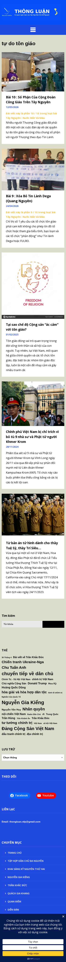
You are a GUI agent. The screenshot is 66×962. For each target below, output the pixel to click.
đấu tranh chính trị (13, 733)
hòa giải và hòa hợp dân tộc (24, 692)
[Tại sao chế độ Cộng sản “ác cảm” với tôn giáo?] (33, 285)
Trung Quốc (52, 714)
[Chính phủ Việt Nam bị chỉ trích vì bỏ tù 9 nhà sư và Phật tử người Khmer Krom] (33, 403)
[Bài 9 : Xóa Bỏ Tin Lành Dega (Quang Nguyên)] (33, 169)
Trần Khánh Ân (23, 718)
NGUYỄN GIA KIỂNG (19, 877)
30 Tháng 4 (7, 657)
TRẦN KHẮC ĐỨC (17, 885)
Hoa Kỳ (52, 683)
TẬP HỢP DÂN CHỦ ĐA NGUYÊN (25, 860)
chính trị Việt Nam (42, 679)
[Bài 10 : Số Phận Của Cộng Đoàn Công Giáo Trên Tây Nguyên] (33, 71)
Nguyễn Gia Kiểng (23, 702)
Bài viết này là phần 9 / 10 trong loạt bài (31, 212)
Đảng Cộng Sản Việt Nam (28, 728)
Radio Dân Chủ (34, 714)
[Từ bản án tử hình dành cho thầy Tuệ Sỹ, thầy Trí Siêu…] (33, 514)
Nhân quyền (34, 709)
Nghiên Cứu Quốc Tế (11, 697)
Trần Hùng (8, 718)
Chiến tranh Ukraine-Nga (23, 662)
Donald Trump (37, 683)
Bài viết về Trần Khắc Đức (28, 657)
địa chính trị (35, 734)
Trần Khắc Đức (40, 718)
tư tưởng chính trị (17, 723)
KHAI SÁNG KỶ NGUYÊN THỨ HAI (26, 869)
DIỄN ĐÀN (13, 909)
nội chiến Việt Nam (14, 714)
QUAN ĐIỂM (14, 901)
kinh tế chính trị (55, 693)
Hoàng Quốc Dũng (14, 687)
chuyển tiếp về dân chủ (27, 673)
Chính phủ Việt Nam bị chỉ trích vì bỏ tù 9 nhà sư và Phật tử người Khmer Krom (32, 437)
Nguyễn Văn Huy (11, 709)
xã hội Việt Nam (50, 723)
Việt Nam (38, 723)
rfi (43, 714)
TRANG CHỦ (14, 852)
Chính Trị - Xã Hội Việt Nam (16, 679)
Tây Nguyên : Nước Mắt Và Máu (25, 118)
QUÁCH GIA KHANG (18, 893)
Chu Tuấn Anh (14, 667)
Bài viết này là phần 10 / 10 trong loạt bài (31, 113)
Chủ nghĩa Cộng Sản (14, 683)
